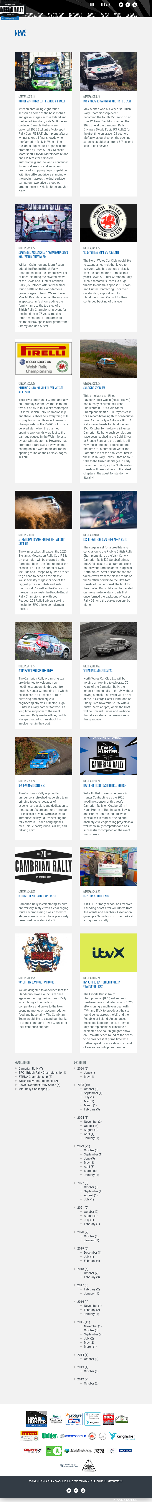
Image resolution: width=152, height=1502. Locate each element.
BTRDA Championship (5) (35, 1077)
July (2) (89, 1338)
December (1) (93, 1252)
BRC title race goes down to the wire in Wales (105, 539)
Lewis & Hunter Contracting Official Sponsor (104, 785)
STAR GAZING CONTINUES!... (94, 388)
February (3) (92, 1109)
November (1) (93, 1306)
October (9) (91, 1089)
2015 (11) (83, 1322)
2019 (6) (82, 1248)
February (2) (92, 1289)
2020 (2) (82, 1232)
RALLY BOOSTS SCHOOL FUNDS (96, 896)
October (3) (91, 1126)
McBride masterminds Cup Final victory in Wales (42, 101)
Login (91, 4)
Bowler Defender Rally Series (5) (39, 1085)
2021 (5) (82, 1207)
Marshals (75, 15)
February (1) (92, 1224)
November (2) (93, 1122)
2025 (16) (83, 1085)
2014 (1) (82, 1355)
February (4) (92, 1261)
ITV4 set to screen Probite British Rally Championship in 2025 (101, 984)
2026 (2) (82, 1068)
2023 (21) (83, 1146)
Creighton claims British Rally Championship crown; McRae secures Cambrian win (43, 255)
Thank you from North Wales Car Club (101, 253)
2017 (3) (82, 1285)
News (117, 15)
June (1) (89, 1072)
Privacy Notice (125, 1500)
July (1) (89, 1097)
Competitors (34, 15)
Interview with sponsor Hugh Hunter (36, 671)
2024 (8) (82, 1117)
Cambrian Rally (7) (31, 1068)
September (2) (93, 1334)
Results (131, 15)
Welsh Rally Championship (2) (38, 1081)
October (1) (91, 1236)
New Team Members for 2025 (32, 785)
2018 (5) (82, 1269)
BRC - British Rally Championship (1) (42, 1072)
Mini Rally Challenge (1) (34, 1089)
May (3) (89, 1162)
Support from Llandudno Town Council (37, 982)
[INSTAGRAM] (134, 5)
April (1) (89, 1134)
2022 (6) (82, 1183)
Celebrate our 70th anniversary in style (37, 896)
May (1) (89, 1077)
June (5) (89, 1158)
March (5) (90, 1171)
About (91, 15)
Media (105, 15)
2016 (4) (82, 1302)
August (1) (91, 1130)
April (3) (89, 1167)
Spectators (56, 15)
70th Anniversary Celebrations (98, 671)
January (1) (91, 1138)
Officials (105, 4)
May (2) (89, 1342)
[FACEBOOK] (127, 5)
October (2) (91, 1212)
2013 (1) (82, 1367)
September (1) (93, 1093)
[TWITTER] (121, 5)
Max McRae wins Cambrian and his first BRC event (107, 101)
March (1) (90, 1105)
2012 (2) (82, 1379)
